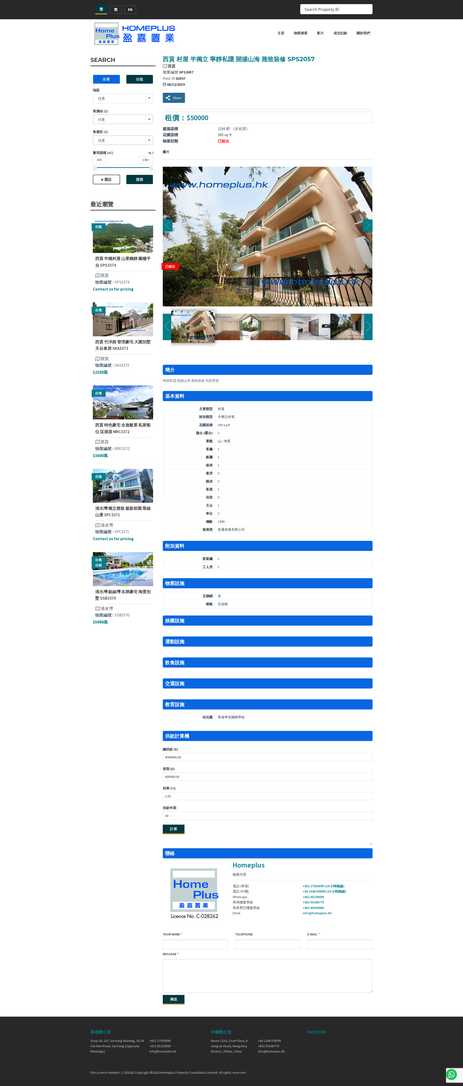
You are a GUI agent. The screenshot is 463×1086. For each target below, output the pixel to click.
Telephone (244, 934)
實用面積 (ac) (103, 153)
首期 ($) (169, 769)
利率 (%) (169, 788)
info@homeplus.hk (317, 913)
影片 (320, 33)
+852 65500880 (313, 908)
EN (130, 9)
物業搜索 (300, 33)
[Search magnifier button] (367, 9)
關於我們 (363, 33)
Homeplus (249, 864)
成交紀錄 (340, 33)
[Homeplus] (135, 34)
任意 (101, 98)
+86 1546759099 (269, 1041)
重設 (108, 179)
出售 (106, 79)
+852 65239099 (313, 897)
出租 (139, 79)
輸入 (151, 153)
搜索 (139, 179)
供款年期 (169, 808)
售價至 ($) (100, 132)
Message (170, 954)
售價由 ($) (100, 111)
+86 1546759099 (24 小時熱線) (324, 891)
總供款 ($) (170, 749)
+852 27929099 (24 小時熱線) (324, 886)
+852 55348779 (313, 902)
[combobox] (123, 119)
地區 (96, 90)
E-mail (312, 934)
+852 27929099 (160, 1041)
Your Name (171, 934)
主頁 (281, 33)
